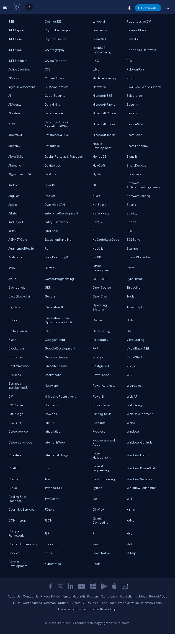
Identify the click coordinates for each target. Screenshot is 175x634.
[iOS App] (114, 586)
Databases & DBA (57, 135)
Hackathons (53, 375)
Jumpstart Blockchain (72, 609)
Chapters (14, 455)
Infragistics (52, 431)
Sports (131, 222)
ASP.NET (14, 231)
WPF (130, 499)
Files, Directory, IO (57, 257)
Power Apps (101, 375)
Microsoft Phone (104, 124)
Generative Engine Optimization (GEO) (58, 320)
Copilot (13, 553)
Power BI (99, 396)
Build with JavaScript (103, 609)
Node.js (98, 248)
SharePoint (134, 135)
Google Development (60, 348)
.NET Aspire (16, 30)
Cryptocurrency (56, 39)
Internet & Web (55, 442)
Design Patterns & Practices (64, 156)
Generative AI (54, 307)
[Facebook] (50, 586)
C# (10, 396)
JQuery (49, 509)
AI (9, 95)
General (50, 296)
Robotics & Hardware (141, 50)
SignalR (132, 156)
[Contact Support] (125, 586)
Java (47, 479)
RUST (130, 78)
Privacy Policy (50, 596)
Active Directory (19, 69)
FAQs (17, 603)
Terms (66, 596)
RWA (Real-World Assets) (144, 87)
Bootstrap (15, 357)
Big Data (14, 307)
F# (47, 248)
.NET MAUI (15, 50)
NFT (95, 231)
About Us (14, 596)
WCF (130, 375)
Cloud (12, 488)
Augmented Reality (21, 248)
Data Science (54, 113)
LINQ (96, 61)
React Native (101, 553)
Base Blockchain (19, 296)
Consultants (128, 596)
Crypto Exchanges (57, 30)
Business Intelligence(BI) (18, 385)
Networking (101, 213)
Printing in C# (102, 414)
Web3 (131, 423)
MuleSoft (99, 165)
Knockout (51, 544)
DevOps (50, 174)
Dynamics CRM (55, 204)
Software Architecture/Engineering (144, 185)
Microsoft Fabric (104, 104)
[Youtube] (82, 586)
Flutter (49, 268)
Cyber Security (55, 95)
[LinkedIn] (70, 586)
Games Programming (59, 279)
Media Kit (78, 596)
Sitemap (50, 603)
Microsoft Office (104, 113)
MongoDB (100, 156)
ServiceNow (135, 124)
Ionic (48, 468)
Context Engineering (22, 544)
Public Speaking (104, 479)
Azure (12, 279)
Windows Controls (139, 442)
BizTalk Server (17, 331)
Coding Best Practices (17, 499)
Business (14, 375)
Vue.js (131, 366)
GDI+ (48, 287)
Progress (99, 431)
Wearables (134, 385)
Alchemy (14, 146)
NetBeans (99, 204)
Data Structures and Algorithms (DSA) (58, 124)
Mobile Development (102, 146)
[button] (167, 8)
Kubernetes (53, 564)
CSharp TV (77, 603)
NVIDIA (97, 257)
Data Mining (52, 104)
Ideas (143, 596)
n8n (95, 185)
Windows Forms (138, 455)
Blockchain (16, 348)
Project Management (102, 455)
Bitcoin (13, 320)
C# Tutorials (109, 596)
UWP (130, 331)
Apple (12, 204)
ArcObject (15, 222)
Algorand (14, 165)
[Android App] (104, 586)
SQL (129, 231)
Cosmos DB (53, 21)
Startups (133, 248)
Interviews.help (151, 603)
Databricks (52, 146)
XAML (130, 520)
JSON (48, 520)
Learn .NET (99, 39)
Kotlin (49, 553)
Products (99, 423)
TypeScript (134, 307)
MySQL (97, 174)
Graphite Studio (56, 366)
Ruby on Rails (136, 69)
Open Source (102, 287)
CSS (48, 69)
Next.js (97, 222)
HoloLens (51, 405)
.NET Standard (18, 61)
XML (129, 533)
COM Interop (17, 520)
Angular (13, 196)
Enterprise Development (61, 213)
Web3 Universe (128, 603)
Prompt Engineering (101, 468)
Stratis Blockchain (139, 257)
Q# (95, 499)
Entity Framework (56, 222)
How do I (51, 414)
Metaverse (100, 87)
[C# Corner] (17, 7)
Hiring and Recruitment (60, 396)
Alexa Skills (15, 156)
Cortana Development (17, 564)
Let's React (108, 603)
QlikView (99, 509)
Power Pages (102, 405)
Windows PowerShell (141, 468)
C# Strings (15, 414)
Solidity (132, 213)
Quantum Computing (100, 520)
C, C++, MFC (16, 423)
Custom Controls (57, 87)
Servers (132, 113)
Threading (134, 287)
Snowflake (134, 174)
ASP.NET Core (17, 239)
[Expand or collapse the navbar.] (6, 7)
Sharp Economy (137, 146)
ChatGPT (14, 468)
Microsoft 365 (102, 95)
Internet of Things (57, 455)
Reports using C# (139, 21)
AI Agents (14, 104)
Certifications (32, 603)
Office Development (102, 268)
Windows (133, 431)
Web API (132, 396)
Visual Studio (135, 357)
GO (47, 331)
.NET (11, 21)
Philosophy (100, 340)
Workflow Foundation (142, 488)
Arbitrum (14, 213)
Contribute (149, 8)
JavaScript (52, 499)
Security (132, 104)
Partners (93, 596)
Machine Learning (104, 78)
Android (14, 185)
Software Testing (138, 196)
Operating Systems (100, 307)
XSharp (131, 553)
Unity (130, 320)
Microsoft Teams (104, 135)
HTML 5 (49, 423)
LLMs (96, 69)
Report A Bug (158, 596)
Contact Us (31, 596)
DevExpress (53, 165)
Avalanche (15, 257)
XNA (129, 544)
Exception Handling (58, 239)
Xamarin (132, 509)
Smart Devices (136, 165)
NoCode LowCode (106, 239)
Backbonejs (16, 287)
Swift (130, 268)
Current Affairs (54, 78)
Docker (50, 196)
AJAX (11, 124)
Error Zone (52, 231)
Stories (63, 603)
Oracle (97, 320)
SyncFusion (135, 279)
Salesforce (134, 95)
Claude (13, 479)
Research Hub (136, 30)
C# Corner (15, 405)
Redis (96, 564)
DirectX (50, 185)
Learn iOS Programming (102, 50)
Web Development (140, 414)
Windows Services (139, 479)
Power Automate (104, 385)
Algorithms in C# (19, 174)
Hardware (51, 385)
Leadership (100, 30)
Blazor (12, 340)
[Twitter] (60, 586)
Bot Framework (18, 366)
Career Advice (18, 431)
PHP (95, 348)
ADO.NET (14, 78)
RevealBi (133, 39)
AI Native (14, 113)
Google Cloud (55, 340)
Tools (130, 296)
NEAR (96, 196)
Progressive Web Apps (104, 442)
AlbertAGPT (16, 135)
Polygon (98, 357)
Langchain (99, 21)
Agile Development (21, 87)
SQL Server (134, 239)
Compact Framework (16, 533)
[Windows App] (93, 586)
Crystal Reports (55, 61)
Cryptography (54, 50)
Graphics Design (56, 357)
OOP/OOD (100, 279)
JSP (47, 533)
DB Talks (92, 603)
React (97, 544)
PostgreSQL (101, 366)
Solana (131, 204)
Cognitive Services (21, 509)
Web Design (135, 405)
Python (97, 488)
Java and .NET (53, 488)
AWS (11, 268)
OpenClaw (100, 296)
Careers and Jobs (20, 442)
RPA (129, 61)
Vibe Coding (135, 340)
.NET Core (15, 39)
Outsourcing (101, 331)
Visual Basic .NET (138, 348)
